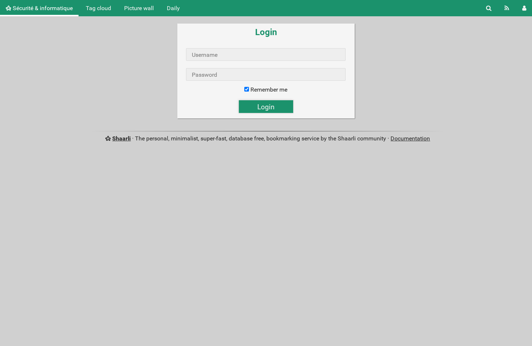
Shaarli (121, 138)
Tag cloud (98, 8)
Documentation (410, 138)
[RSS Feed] (507, 8)
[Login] (524, 8)
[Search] (488, 8)
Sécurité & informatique (42, 8)
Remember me (268, 89)
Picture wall (139, 8)
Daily (173, 8)
